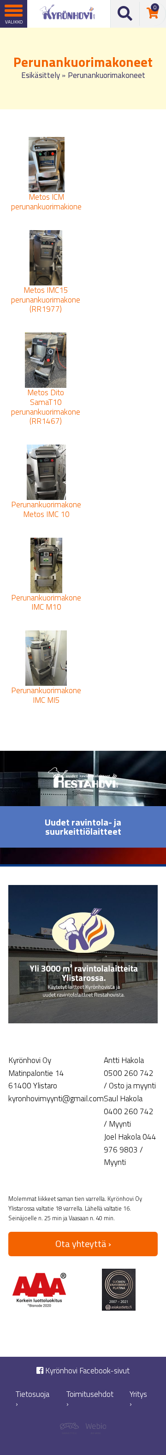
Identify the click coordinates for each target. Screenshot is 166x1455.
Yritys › (138, 1399)
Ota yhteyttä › (83, 1243)
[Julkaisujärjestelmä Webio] (94, 1430)
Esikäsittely (40, 75)
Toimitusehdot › (89, 1399)
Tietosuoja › (32, 1399)
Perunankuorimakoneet (106, 75)
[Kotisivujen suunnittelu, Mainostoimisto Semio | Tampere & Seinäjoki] (71, 1430)
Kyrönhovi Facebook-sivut (86, 1371)
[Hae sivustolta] (125, 14)
